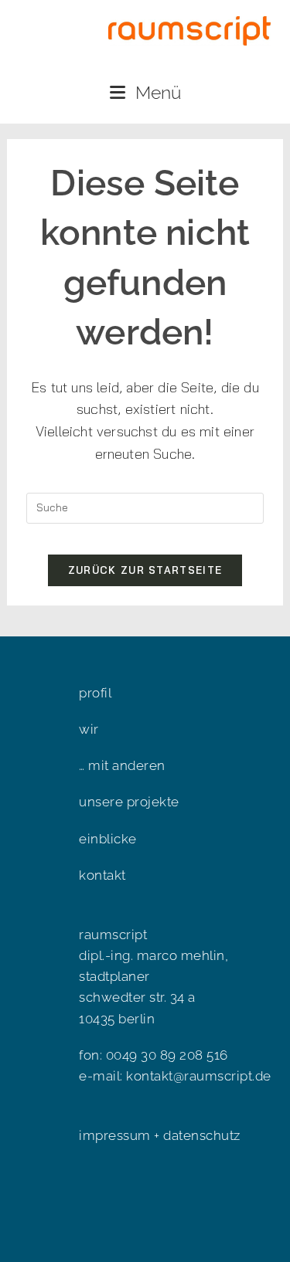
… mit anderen (122, 765)
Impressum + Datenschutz (160, 1135)
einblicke (108, 838)
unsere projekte (129, 801)
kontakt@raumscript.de (198, 1076)
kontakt (102, 875)
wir (89, 729)
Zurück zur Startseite (145, 570)
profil (95, 693)
